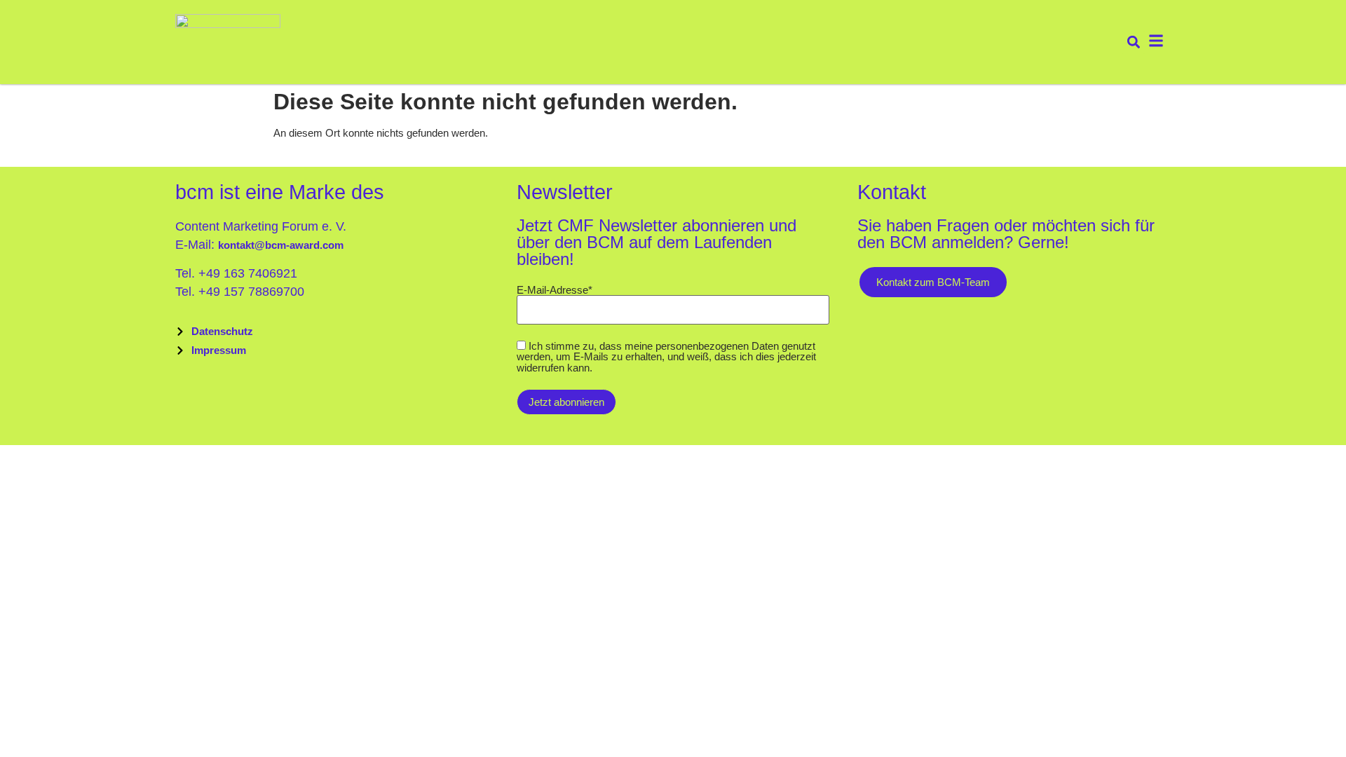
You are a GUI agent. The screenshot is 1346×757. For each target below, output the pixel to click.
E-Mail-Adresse (554, 290)
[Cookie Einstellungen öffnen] (31, 736)
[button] (1133, 42)
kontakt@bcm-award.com (281, 245)
